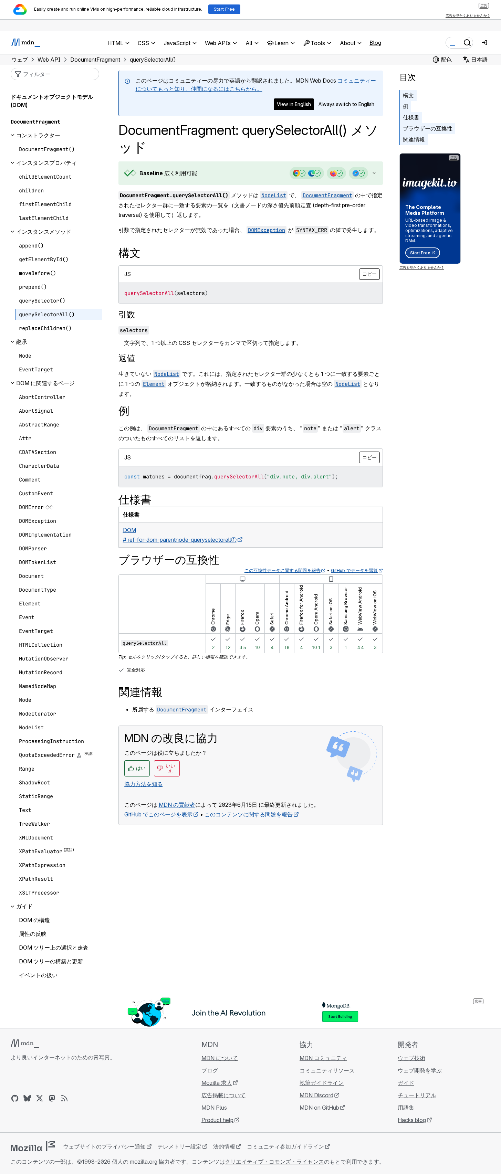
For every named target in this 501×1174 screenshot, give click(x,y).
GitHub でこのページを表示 (158, 814)
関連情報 (414, 139)
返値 (126, 358)
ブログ (209, 1070)
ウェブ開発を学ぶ (420, 1070)
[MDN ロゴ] (25, 1043)
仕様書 (411, 117)
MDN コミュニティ (323, 1058)
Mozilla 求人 (216, 1082)
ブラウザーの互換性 (427, 128)
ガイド (406, 1082)
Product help (217, 1120)
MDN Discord (316, 1095)
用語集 (406, 1107)
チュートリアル (417, 1095)
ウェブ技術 (411, 1058)
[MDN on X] (39, 1098)
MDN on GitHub (319, 1107)
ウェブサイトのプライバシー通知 (104, 1146)
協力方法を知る (143, 784)
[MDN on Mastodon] (52, 1098)
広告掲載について (223, 1095)
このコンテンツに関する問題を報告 (249, 814)
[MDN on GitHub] (15, 1098)
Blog (375, 42)
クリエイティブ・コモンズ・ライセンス (274, 1161)
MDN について (219, 1058)
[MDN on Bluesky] (27, 1098)
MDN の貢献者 (177, 804)
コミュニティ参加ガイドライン (285, 1146)
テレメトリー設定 (179, 1146)
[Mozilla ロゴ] (33, 1146)
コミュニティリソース (327, 1070)
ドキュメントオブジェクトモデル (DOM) (52, 100)
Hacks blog (412, 1120)
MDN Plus (214, 1107)
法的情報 (224, 1146)
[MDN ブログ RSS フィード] (64, 1098)
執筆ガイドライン (322, 1082)
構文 (408, 95)
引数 (126, 314)
